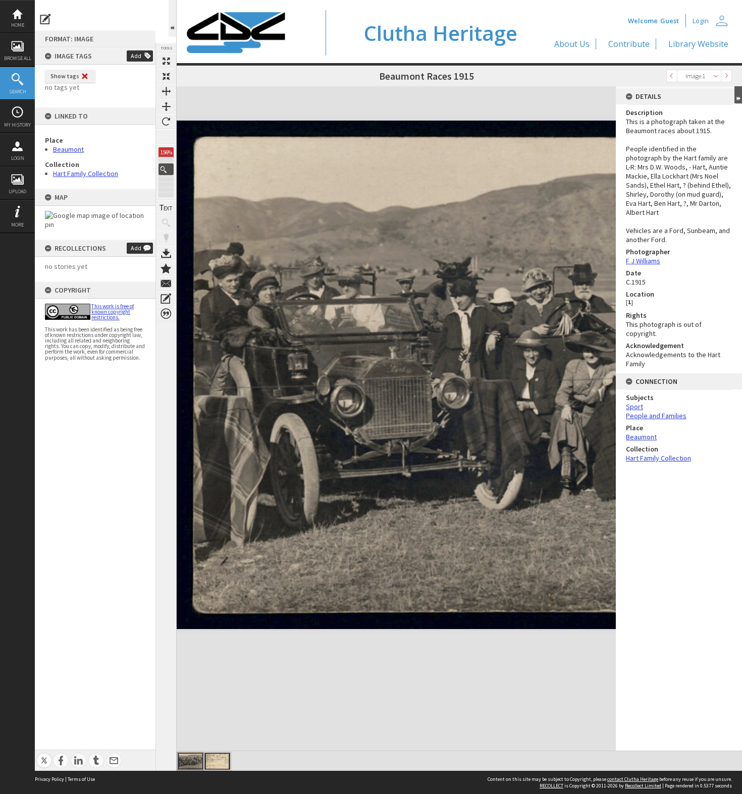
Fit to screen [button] (166, 76)
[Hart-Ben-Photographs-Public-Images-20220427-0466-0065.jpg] (190, 761)
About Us (572, 43)
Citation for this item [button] (166, 313)
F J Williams (643, 260)
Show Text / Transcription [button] (166, 207)
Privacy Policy (49, 779)
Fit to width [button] (166, 91)
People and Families (656, 415)
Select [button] (716, 76)
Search (17, 91)
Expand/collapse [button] (738, 94)
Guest (669, 20)
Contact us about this (166, 283)
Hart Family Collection (85, 173)
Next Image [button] (726, 76)
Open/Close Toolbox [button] (172, 18)
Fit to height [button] (166, 106)
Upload (17, 191)
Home (17, 25)
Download (166, 253)
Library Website (698, 43)
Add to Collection (166, 268)
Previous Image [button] (672, 76)
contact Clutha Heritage (632, 779)
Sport (634, 406)
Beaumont (68, 149)
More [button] (17, 224)
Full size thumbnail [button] (166, 61)
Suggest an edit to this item (45, 19)
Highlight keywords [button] (166, 238)
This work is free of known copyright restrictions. (112, 312)
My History (17, 125)
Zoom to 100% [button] (166, 136)
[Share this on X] (44, 755)
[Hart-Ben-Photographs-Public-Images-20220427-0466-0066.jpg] (217, 761)
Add (136, 56)
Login (17, 158)
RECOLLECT (551, 785)
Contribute (629, 43)
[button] (166, 169)
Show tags (64, 76)
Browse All (17, 58)
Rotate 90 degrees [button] (166, 121)
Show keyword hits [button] (166, 223)
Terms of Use (81, 779)
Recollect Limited (643, 785)
